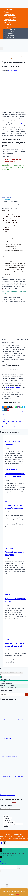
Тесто (4, 886)
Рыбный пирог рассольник (8, 738)
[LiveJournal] (5, 409)
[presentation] (15, 538)
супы (13, 414)
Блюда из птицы (10, 17)
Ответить (3, 863)
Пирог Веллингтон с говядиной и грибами (12, 720)
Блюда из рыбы (10, 20)
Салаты (7, 12)
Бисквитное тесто (10, 35)
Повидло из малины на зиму (8, 756)
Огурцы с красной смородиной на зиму (12, 776)
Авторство (7, 820)
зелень (4, 412)
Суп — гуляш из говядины (9, 425)
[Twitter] (10, 407)
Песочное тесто (10, 33)
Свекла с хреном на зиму (7, 795)
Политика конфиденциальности (13, 824)
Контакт (6, 816)
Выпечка (7, 22)
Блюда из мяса (9, 15)
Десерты (7, 25)
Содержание (7, 818)
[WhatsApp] (21, 407)
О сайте (6, 826)
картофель (10, 412)
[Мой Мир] (8, 407)
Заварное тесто (10, 37)
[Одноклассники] (5, 407)
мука (15, 412)
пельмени (8, 414)
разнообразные (21, 124)
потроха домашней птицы (14, 387)
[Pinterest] (8, 409)
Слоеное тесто (10, 31)
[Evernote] (16, 407)
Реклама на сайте (9, 822)
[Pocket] (13, 407)
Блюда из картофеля (11, 469)
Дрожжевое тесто (10, 29)
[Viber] (18, 407)
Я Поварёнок (5, 56)
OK (18, 894)
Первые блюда (9, 10)
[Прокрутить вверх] (1, 843)
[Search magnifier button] (26, 694)
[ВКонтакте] (3, 407)
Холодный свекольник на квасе (11, 420)
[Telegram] (3, 409)
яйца (17, 414)
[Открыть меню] (1, 48)
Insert (18, 868)
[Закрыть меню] (0, 871)
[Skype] (23, 407)
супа (11, 349)
